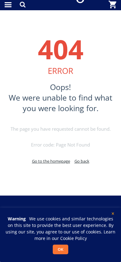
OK (60, 249)
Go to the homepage (51, 161)
